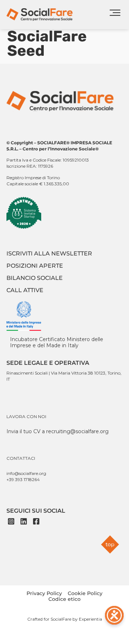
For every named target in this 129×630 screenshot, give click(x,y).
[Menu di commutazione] (115, 14)
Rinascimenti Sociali (27, 373)
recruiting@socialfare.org (77, 431)
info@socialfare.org (26, 473)
